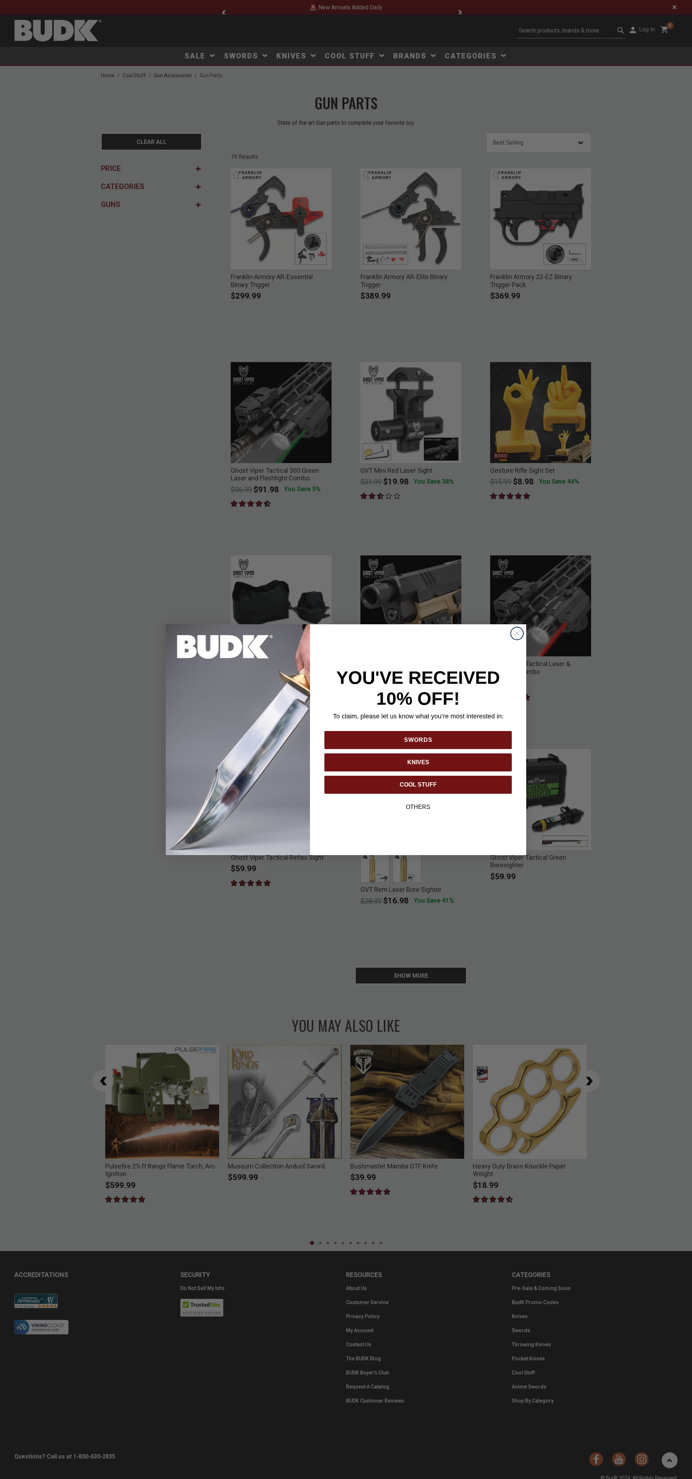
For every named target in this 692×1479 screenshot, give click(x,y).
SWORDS (418, 740)
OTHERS (418, 807)
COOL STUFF (418, 785)
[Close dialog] (517, 633)
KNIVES (418, 762)
